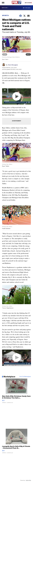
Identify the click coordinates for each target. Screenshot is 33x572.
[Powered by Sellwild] (28, 480)
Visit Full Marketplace (25, 376)
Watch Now (28, 2)
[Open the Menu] (3, 2)
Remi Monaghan (13, 65)
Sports (5, 15)
